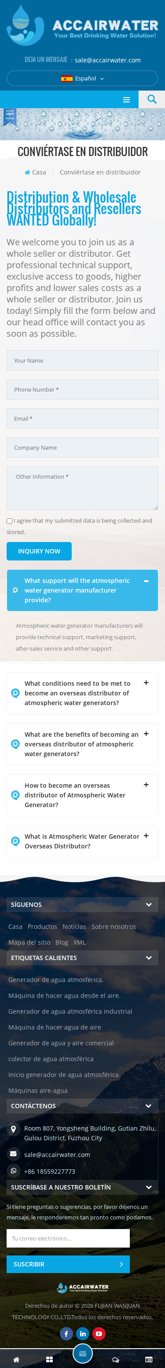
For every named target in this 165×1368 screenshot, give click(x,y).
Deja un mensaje (83, 1353)
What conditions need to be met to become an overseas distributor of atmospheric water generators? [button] (78, 693)
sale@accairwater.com (108, 60)
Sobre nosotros (114, 926)
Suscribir (29, 1264)
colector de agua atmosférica (51, 1059)
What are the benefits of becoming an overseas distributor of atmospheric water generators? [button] (82, 744)
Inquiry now (39, 551)
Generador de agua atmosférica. (56, 979)
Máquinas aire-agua (38, 1090)
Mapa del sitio (29, 942)
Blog (61, 942)
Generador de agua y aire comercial (61, 1043)
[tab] (82, 590)
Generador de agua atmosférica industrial (70, 1011)
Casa (39, 172)
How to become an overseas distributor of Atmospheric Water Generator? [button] (75, 795)
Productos (42, 926)
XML (79, 942)
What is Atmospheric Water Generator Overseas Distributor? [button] (82, 841)
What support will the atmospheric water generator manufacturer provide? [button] (77, 590)
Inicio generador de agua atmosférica (63, 1074)
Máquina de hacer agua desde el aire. (64, 995)
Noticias (74, 926)
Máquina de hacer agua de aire (54, 1027)
